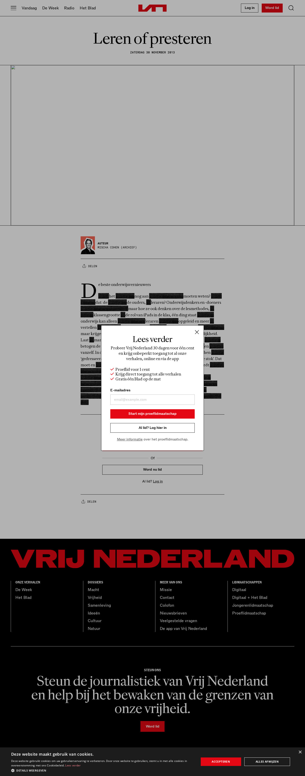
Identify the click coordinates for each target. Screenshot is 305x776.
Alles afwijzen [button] (267, 761)
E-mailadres (120, 390)
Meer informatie (130, 439)
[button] (102, 770)
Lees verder (73, 765)
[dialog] (152, 761)
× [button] (300, 752)
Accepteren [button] (221, 761)
